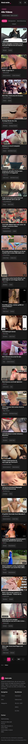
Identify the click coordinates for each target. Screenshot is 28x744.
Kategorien (4, 703)
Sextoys (12, 311)
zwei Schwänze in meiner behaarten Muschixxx (12, 434)
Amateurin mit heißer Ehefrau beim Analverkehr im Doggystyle (12, 171)
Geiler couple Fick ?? (8, 70)
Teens (10, 493)
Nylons (9, 100)
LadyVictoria (6, 47)
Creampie (5, 493)
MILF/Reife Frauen (12, 150)
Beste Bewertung (21, 21)
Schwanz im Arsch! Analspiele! (11, 146)
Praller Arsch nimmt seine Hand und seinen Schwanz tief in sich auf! (12, 198)
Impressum (18, 696)
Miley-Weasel (6, 410)
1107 (19, 659)
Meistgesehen (11, 21)
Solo (11, 386)
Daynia (4, 542)
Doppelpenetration (7, 231)
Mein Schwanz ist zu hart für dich (11, 356)
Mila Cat (5, 308)
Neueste (4, 21)
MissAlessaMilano (7, 97)
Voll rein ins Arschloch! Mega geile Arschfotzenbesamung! (12, 488)
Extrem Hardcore (6, 75)
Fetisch (4, 100)
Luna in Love (6, 596)
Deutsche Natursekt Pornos (7, 722)
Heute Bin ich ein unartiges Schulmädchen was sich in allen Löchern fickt (13, 620)
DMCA (16, 707)
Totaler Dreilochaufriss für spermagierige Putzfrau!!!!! (10, 461)
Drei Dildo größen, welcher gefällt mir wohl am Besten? (13, 305)
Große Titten (5, 257)
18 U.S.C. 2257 (18, 703)
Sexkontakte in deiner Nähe (7, 731)
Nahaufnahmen (15, 467)
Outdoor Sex (13, 257)
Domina (10, 50)
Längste (14, 24)
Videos (3, 696)
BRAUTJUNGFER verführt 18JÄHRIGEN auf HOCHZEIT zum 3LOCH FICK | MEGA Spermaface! (13, 566)
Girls (2, 699)
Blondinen (5, 125)
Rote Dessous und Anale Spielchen (12, 382)
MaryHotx (5, 281)
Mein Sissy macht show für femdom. (12, 95)
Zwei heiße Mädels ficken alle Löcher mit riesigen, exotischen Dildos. (13, 225)
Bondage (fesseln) (13, 125)
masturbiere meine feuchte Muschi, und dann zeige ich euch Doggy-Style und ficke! (13, 279)
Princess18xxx (6, 228)
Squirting (10, 625)
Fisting (4, 204)
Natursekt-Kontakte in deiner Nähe (7, 726)
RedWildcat (5, 649)
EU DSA (17, 711)
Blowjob (4, 50)
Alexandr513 (6, 148)
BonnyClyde (6, 72)
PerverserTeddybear (8, 123)
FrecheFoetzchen (7, 464)
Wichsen (12, 652)
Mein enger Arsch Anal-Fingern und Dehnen (12, 646)
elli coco (5, 384)
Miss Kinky (5, 333)
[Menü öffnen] (25, 2)
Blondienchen (6, 491)
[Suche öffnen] (20, 2)
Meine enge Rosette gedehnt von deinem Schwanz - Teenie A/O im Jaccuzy (11, 593)
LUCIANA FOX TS (7, 358)
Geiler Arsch (5, 177)
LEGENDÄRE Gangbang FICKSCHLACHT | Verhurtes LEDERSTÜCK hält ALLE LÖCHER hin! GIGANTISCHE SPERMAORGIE (14, 540)
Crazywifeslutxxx (7, 201)
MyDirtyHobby (7, 719)
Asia (4, 361)
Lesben (14, 231)
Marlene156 (6, 623)
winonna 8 (5, 174)
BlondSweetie (6, 516)
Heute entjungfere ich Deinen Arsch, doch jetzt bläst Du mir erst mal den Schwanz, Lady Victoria (12, 44)
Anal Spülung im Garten (9, 331)
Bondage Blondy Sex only (9, 121)
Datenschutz (18, 699)
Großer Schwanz (16, 75)
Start (2, 665)
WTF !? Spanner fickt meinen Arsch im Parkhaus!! (13, 407)
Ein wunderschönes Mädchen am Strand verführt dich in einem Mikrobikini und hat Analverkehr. (13, 252)
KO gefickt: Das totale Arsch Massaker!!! (13, 514)
